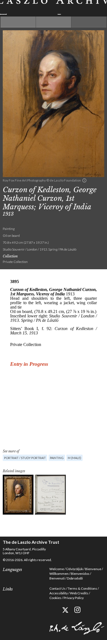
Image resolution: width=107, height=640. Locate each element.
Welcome (56, 569)
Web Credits (79, 593)
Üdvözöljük (74, 569)
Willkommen (59, 574)
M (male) (74, 458)
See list (53, 22)
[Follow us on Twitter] (65, 609)
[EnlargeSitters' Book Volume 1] (50, 495)
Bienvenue (93, 569)
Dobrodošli (75, 578)
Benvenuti (57, 578)
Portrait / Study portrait (25, 458)
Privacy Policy (74, 598)
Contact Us (57, 588)
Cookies (55, 598)
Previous (18, 22)
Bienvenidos (80, 574)
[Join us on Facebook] (52, 609)
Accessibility (58, 593)
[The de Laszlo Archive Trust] (53, 7)
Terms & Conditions (82, 588)
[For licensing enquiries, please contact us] (84, 180)
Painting (57, 458)
